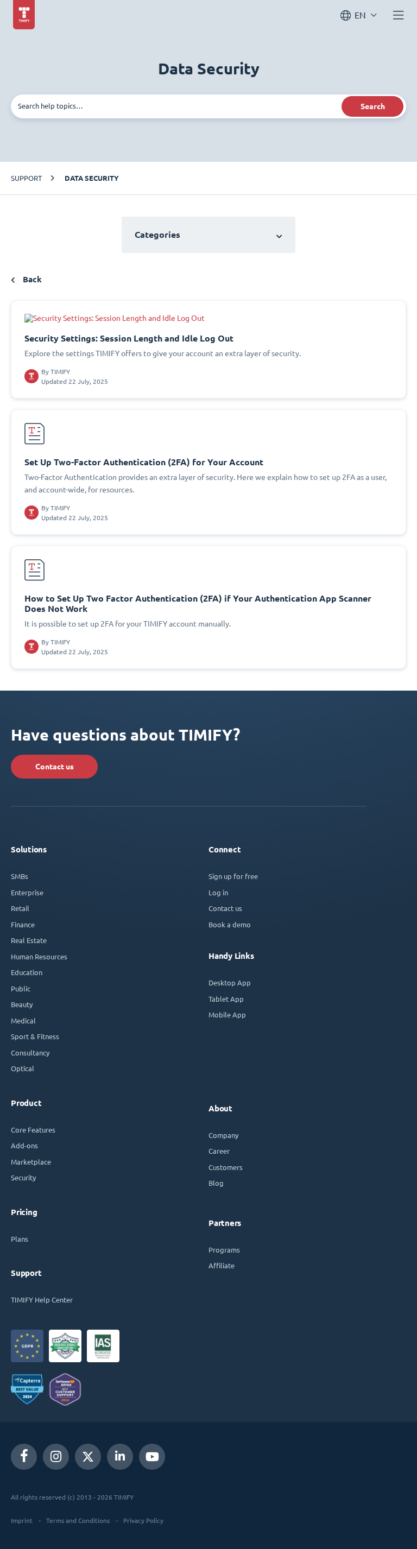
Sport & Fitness (35, 1036)
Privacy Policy (143, 1520)
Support (26, 178)
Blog (216, 1183)
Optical (22, 1068)
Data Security (92, 178)
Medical (23, 1020)
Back (31, 279)
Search (373, 106)
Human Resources (39, 956)
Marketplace (31, 1162)
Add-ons (24, 1145)
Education (26, 972)
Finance (23, 924)
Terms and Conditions (78, 1520)
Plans (19, 1239)
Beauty (22, 1004)
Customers (225, 1167)
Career (219, 1151)
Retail (20, 908)
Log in (218, 892)
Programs (224, 1249)
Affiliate (221, 1265)
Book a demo (229, 924)
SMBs (19, 876)
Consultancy (30, 1052)
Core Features (33, 1130)
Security (23, 1177)
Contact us (54, 766)
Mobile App (227, 1014)
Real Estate (29, 940)
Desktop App (229, 982)
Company (223, 1135)
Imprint (22, 1520)
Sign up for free (233, 876)
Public (20, 988)
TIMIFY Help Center (42, 1299)
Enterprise (27, 892)
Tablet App (226, 999)
